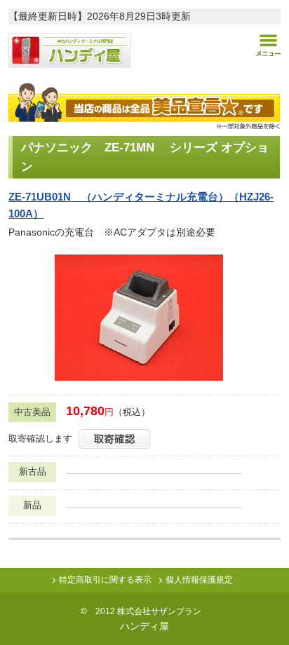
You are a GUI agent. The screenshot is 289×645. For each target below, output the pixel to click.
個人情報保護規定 (199, 580)
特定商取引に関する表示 (105, 580)
